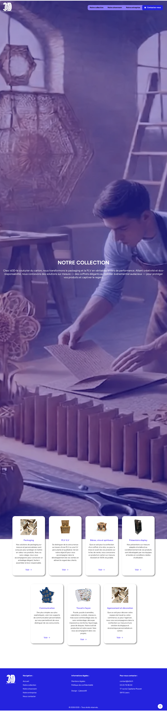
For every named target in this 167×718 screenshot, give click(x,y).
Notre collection (96, 7)
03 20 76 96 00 (126, 685)
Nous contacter (29, 696)
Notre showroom (115, 7)
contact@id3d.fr (126, 681)
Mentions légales (78, 681)
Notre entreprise (133, 7)
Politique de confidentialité (82, 685)
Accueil (26, 681)
